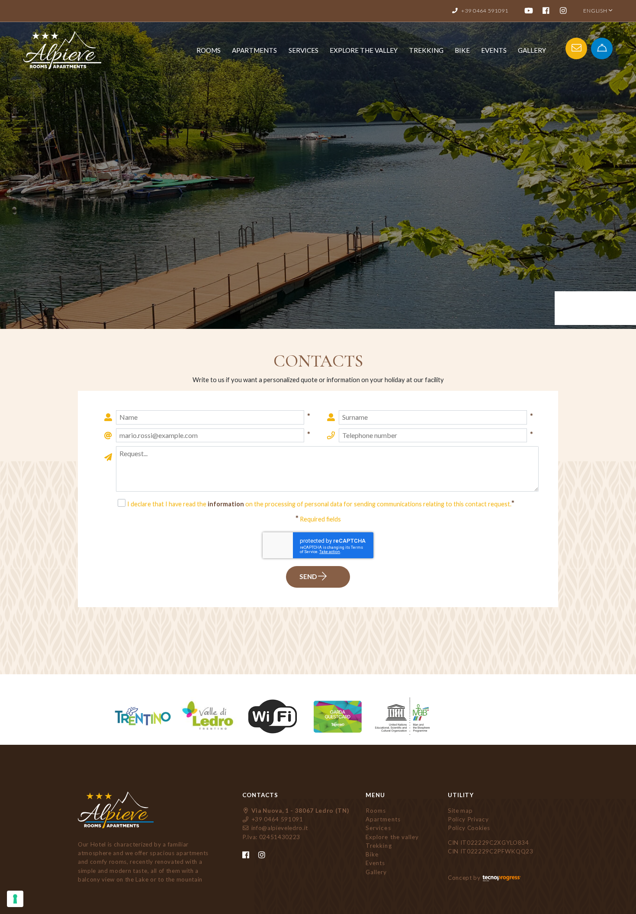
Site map (460, 810)
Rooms (208, 50)
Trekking (426, 50)
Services (303, 50)
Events (494, 50)
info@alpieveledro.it (279, 827)
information (226, 504)
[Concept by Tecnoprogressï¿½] (501, 877)
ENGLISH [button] (596, 10)
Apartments (254, 50)
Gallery (532, 50)
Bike (462, 50)
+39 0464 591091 (276, 819)
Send (308, 576)
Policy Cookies (469, 827)
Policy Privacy (468, 819)
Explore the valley (364, 50)
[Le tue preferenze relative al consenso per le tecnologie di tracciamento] (15, 899)
